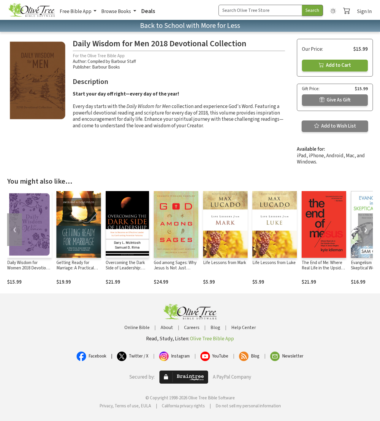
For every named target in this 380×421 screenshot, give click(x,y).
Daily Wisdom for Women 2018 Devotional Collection (29, 268)
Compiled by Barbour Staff (112, 61)
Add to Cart (338, 65)
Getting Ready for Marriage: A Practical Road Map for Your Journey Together (75, 271)
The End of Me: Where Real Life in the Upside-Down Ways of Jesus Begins (323, 271)
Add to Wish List (338, 126)
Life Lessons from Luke (274, 263)
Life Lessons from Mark (224, 263)
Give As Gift (338, 100)
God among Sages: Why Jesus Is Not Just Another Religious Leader (175, 271)
